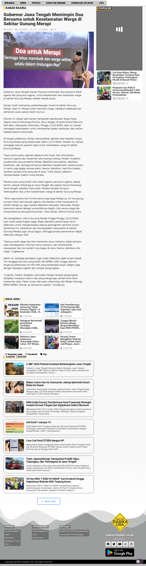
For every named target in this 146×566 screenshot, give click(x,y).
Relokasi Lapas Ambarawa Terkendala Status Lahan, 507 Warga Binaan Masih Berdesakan (29, 340)
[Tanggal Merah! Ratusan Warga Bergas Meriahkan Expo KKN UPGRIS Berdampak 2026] (52, 326)
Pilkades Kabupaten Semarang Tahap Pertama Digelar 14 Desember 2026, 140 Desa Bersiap (30, 308)
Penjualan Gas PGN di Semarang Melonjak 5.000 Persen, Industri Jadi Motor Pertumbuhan (126, 91)
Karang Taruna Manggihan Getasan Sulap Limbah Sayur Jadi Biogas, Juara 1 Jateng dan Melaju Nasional (70, 340)
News (23, 3)
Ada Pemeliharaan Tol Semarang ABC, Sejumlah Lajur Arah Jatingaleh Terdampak (70, 308)
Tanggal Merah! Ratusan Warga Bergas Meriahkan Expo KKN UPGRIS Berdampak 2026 (69, 324)
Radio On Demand (56, 3)
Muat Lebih (50, 501)
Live (101, 3)
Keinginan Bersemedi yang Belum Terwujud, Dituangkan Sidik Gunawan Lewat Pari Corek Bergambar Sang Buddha (31, 324)
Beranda (9, 3)
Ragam (45, 29)
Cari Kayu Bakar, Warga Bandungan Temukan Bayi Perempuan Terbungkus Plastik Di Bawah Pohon (125, 76)
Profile (36, 3)
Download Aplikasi (82, 3)
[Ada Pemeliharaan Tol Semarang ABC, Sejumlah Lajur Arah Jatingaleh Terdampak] (52, 310)
